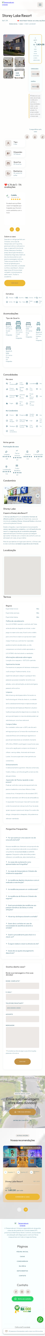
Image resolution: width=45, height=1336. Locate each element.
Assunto (9, 1014)
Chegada (35, 69)
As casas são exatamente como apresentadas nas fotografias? (18, 862)
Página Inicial (13, 24)
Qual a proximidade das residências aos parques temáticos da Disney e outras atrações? (21, 907)
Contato (22, 1275)
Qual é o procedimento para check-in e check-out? (21, 935)
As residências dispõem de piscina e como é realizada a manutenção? (22, 881)
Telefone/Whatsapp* (15, 1003)
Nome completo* (13, 981)
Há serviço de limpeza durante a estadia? (22, 916)
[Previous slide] (12, 229)
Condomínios (22, 1261)
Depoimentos (22, 1271)
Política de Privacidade (22, 1327)
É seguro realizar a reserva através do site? (22, 943)
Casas (21, 24)
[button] (7, 496)
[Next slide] (18, 229)
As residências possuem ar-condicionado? (22, 889)
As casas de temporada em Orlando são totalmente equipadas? (21, 872)
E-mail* (9, 992)
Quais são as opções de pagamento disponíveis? (20, 951)
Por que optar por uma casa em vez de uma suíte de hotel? (21, 838)
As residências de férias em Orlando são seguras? (21, 897)
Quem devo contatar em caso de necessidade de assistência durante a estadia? (19, 925)
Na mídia (22, 1266)
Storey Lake (9, 508)
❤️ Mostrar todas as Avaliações (31, 21)
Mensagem (10, 1025)
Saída (33, 81)
